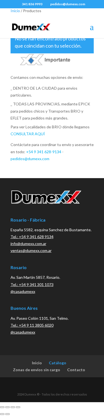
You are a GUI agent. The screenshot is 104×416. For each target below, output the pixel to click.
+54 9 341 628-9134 (43, 151)
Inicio (15, 10)
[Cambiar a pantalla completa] (7, 407)
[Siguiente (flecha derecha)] (7, 414)
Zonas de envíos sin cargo (36, 369)
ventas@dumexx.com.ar (31, 250)
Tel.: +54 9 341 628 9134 (32, 236)
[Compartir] (13, 407)
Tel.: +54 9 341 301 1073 (32, 284)
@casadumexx (23, 291)
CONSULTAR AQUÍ (28, 133)
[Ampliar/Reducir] (2, 407)
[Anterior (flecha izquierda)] (2, 414)
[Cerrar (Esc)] (18, 407)
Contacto (76, 369)
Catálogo (57, 362)
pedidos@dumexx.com (30, 158)
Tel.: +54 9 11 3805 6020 (32, 325)
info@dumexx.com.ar (28, 243)
